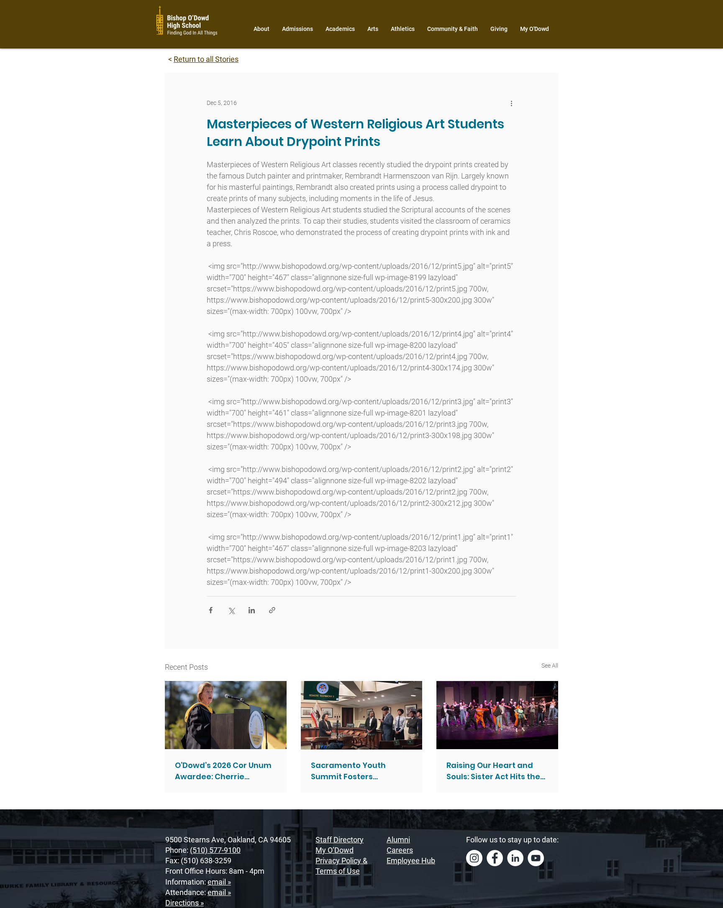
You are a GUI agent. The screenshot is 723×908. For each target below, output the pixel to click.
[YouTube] (536, 858)
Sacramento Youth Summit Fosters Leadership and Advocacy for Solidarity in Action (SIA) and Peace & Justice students (360, 771)
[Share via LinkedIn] (252, 610)
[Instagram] (474, 858)
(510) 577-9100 (215, 850)
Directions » (184, 902)
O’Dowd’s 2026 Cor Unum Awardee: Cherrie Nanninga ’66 (223, 771)
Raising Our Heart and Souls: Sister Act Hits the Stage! (493, 771)
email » (219, 881)
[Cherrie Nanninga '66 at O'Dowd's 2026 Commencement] (226, 715)
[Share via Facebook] (211, 610)
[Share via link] (272, 610)
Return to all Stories (206, 59)
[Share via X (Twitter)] (231, 610)
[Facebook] (495, 858)
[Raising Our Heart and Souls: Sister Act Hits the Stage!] (497, 715)
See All (549, 665)
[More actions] (511, 103)
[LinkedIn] (515, 858)
